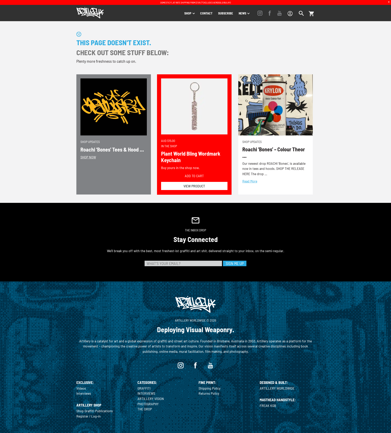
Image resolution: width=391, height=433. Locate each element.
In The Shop (169, 146)
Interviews (83, 393)
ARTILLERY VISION (150, 398)
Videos (81, 388)
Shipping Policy (209, 388)
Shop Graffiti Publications (94, 411)
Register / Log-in (88, 416)
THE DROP (144, 409)
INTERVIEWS (146, 393)
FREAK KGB (268, 405)
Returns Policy (209, 393)
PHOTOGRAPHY (148, 404)
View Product (194, 186)
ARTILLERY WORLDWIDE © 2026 (195, 320)
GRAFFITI (143, 388)
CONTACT (206, 13)
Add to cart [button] (194, 176)
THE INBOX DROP (195, 230)
